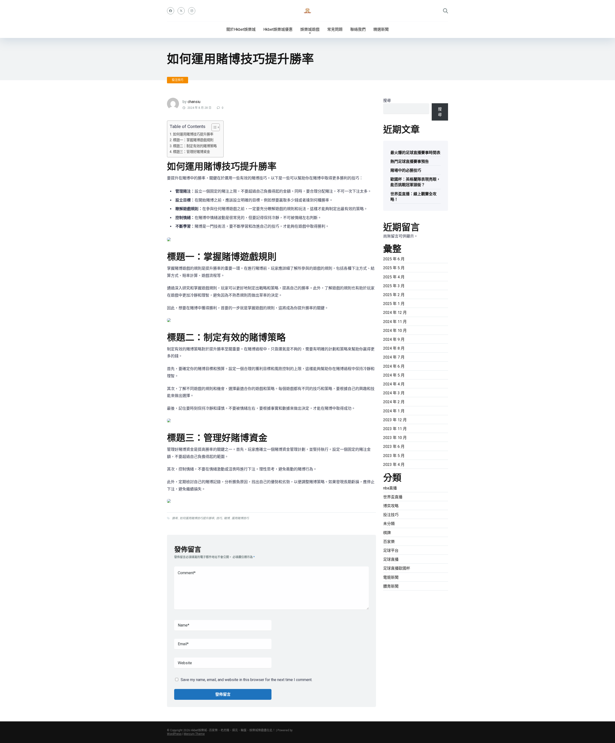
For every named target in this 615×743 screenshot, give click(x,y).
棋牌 (387, 532)
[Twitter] (181, 10)
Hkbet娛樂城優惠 (278, 29)
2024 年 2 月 (394, 402)
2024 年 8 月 (394, 348)
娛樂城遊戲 (310, 29)
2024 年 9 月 (394, 339)
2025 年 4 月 (394, 277)
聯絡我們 (358, 29)
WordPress (174, 734)
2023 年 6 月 (394, 446)
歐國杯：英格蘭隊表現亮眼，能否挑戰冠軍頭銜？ (415, 182)
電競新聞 (391, 577)
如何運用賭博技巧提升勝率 (193, 134)
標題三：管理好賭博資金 (191, 152)
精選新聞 (381, 29)
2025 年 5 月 (394, 268)
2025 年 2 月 (394, 294)
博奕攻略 (391, 506)
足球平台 (391, 550)
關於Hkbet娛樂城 (241, 29)
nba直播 (390, 488)
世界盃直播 (392, 497)
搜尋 (387, 100)
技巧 (219, 518)
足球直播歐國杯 (396, 568)
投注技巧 (177, 80)
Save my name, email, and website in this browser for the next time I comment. (246, 679)
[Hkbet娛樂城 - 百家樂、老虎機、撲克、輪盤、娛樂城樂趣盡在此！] (307, 11)
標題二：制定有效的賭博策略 (195, 146)
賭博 (227, 518)
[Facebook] (170, 10)
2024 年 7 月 (394, 357)
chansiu (194, 101)
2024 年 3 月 (394, 393)
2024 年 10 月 (395, 330)
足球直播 (391, 559)
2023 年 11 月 (395, 428)
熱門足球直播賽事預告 (409, 161)
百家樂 (389, 541)
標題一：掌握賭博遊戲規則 (193, 140)
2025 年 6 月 (394, 259)
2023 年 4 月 (394, 464)
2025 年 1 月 (394, 303)
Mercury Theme (194, 734)
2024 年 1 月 (394, 411)
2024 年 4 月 (394, 384)
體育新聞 (391, 586)
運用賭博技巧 (240, 518)
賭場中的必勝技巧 (405, 170)
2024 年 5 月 (394, 375)
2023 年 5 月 (394, 455)
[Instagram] (191, 10)
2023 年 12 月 (395, 420)
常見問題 (335, 29)
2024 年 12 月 (395, 312)
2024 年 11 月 (395, 321)
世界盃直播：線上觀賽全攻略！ (413, 197)
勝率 (175, 518)
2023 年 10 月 (395, 437)
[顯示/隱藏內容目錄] (213, 127)
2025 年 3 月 (394, 286)
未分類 (389, 523)
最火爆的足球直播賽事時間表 (415, 152)
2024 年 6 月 (394, 366)
